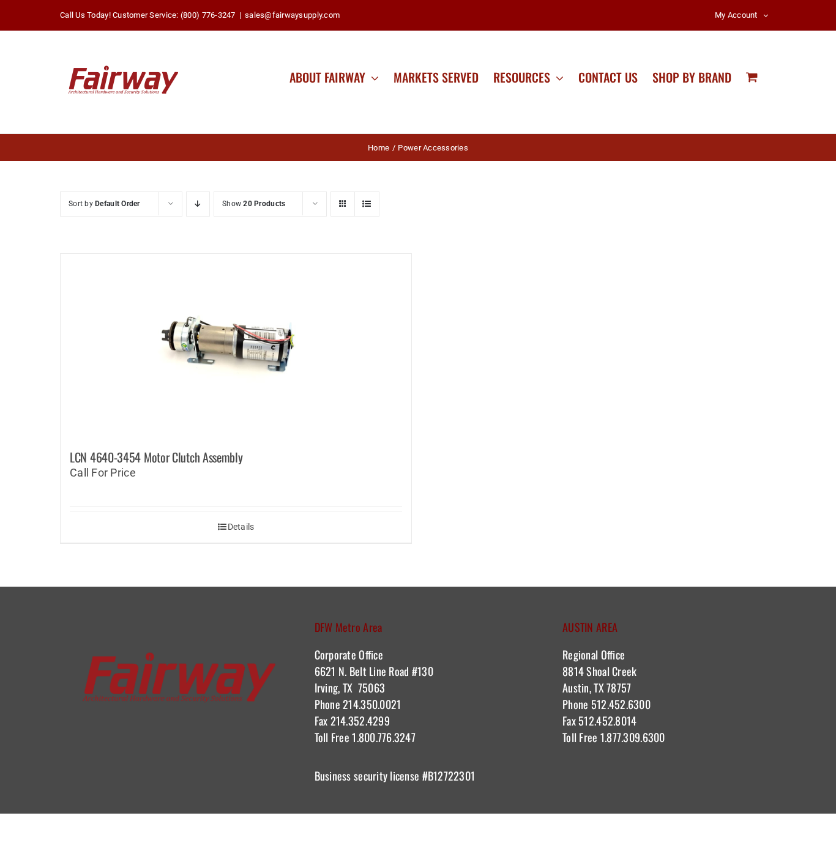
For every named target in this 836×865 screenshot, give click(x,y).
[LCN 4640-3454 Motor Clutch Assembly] (236, 345)
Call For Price (103, 472)
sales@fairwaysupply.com (292, 15)
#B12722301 (449, 776)
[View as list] (367, 204)
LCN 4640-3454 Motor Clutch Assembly (156, 457)
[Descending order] (198, 204)
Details (241, 527)
